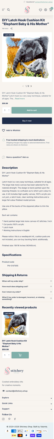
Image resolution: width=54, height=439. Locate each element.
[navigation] (31, 86)
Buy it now (27, 121)
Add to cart (32, 110)
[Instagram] (3, 425)
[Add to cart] (20, 361)
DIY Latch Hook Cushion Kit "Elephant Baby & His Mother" (14, 349)
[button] (9, 108)
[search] (8, 10)
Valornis (42, 433)
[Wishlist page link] (40, 10)
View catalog (3, 10)
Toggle (26, 404)
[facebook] (15, 425)
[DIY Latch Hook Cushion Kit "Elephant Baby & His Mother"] (15, 330)
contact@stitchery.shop (43, 2)
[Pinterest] (9, 425)
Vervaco (5, 28)
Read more (20, 98)
